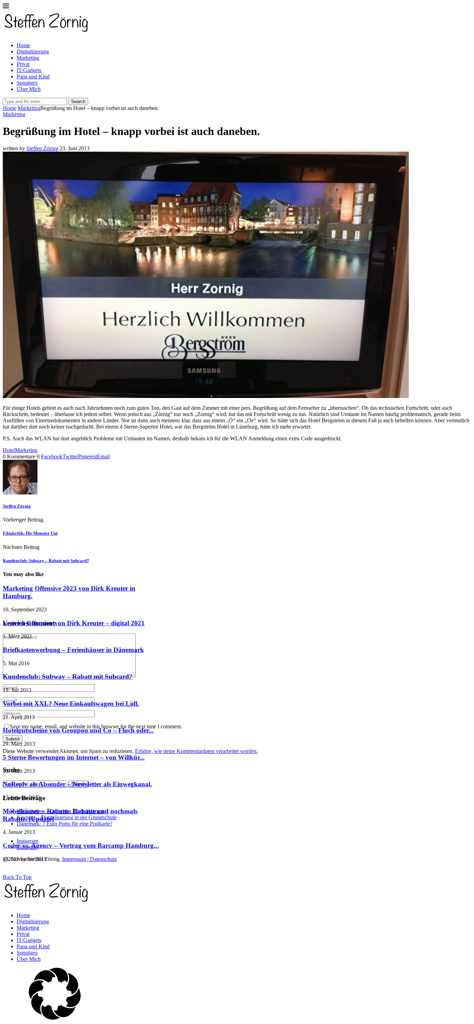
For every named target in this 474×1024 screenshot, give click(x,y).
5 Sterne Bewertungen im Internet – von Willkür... (74, 757)
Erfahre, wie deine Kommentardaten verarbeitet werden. (196, 751)
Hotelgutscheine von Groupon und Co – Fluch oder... (78, 730)
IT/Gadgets (29, 70)
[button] (237, 994)
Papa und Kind (33, 76)
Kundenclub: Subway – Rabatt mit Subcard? (68, 676)
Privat (23, 64)
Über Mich (29, 89)
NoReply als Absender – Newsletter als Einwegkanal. (77, 784)
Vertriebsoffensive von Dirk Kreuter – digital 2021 (74, 623)
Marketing (28, 58)
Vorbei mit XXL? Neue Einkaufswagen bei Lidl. (71, 703)
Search (78, 101)
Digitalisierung (33, 51)
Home (23, 45)
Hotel (9, 450)
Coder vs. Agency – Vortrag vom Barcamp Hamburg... (81, 845)
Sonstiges (27, 83)
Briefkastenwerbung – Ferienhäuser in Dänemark (73, 649)
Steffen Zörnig (42, 148)
